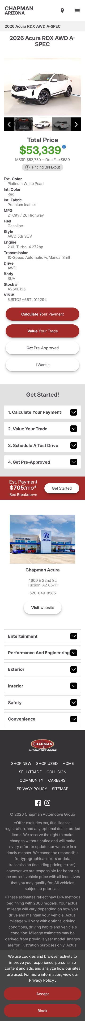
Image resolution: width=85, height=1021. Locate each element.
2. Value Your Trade (27, 428)
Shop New (21, 763)
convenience (21, 719)
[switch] (77, 10)
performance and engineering (39, 652)
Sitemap (60, 788)
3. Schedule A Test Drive (33, 445)
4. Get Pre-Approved (29, 462)
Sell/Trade (30, 772)
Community (31, 780)
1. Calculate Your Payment (34, 412)
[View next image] (76, 124)
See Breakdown (23, 494)
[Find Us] (62, 10)
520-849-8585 (43, 593)
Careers (56, 780)
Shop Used (47, 763)
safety (15, 702)
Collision (56, 772)
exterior (16, 669)
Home (68, 763)
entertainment (23, 636)
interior (15, 685)
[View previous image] (9, 124)
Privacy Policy (32, 788)
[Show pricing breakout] (64, 147)
